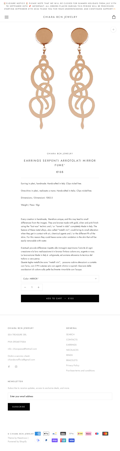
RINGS (69, 355)
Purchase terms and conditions (80, 370)
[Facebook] (9, 366)
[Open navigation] (6, 17)
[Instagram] (16, 366)
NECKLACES (72, 349)
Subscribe (18, 406)
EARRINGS (71, 344)
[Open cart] (113, 17)
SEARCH (70, 334)
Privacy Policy (72, 365)
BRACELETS (72, 360)
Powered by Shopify (17, 441)
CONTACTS (72, 339)
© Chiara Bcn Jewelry (21, 434)
